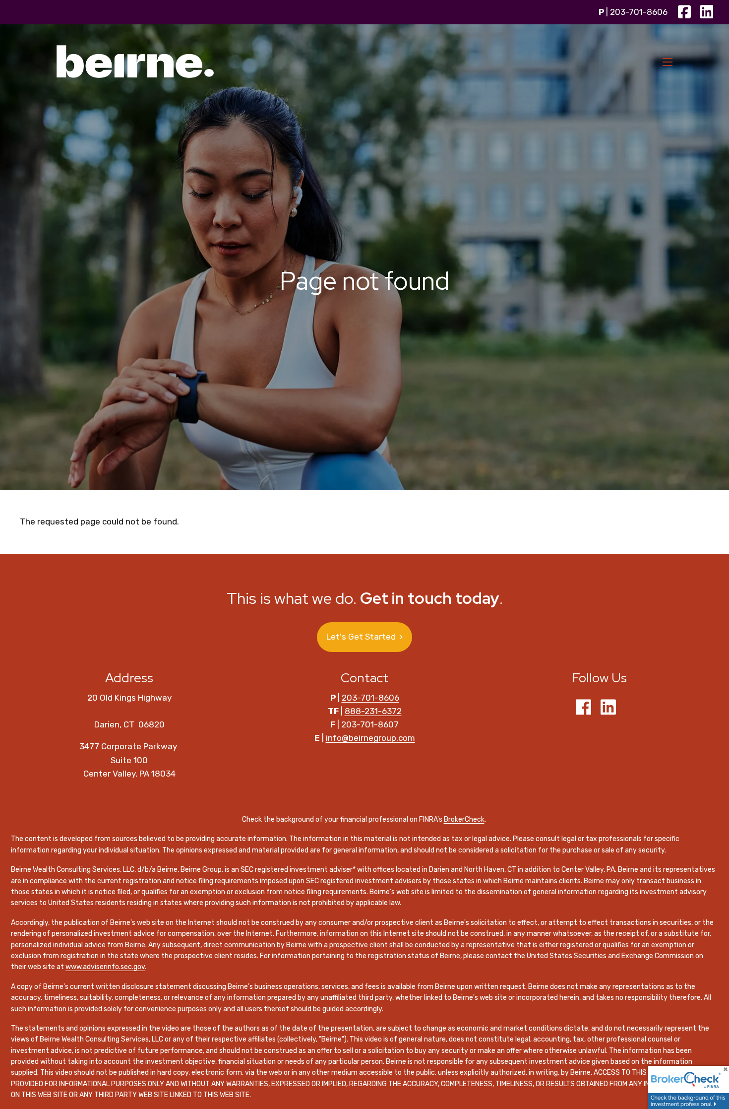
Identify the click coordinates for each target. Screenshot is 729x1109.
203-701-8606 (639, 12)
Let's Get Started (364, 637)
